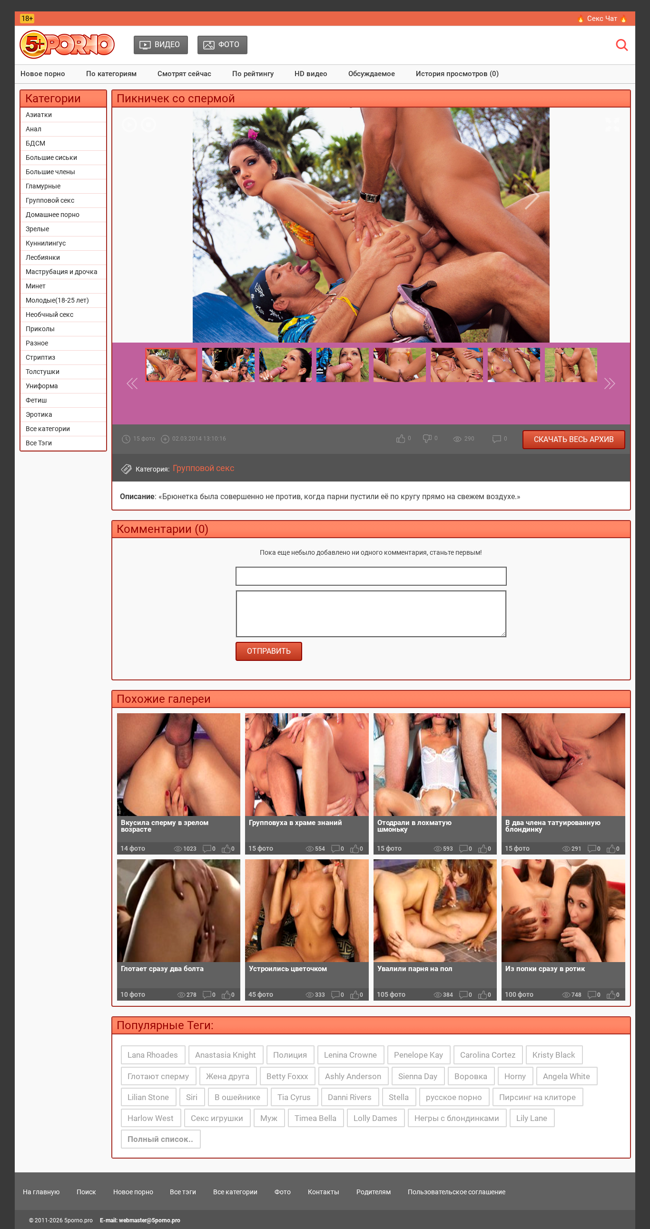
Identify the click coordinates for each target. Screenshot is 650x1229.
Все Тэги (39, 443)
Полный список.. (160, 1139)
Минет (36, 286)
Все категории (48, 429)
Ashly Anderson (353, 1076)
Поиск (86, 1192)
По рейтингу (253, 73)
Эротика (39, 414)
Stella (399, 1097)
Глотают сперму (158, 1076)
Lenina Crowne (350, 1055)
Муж (268, 1118)
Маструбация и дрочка (62, 271)
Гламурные (43, 186)
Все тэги (183, 1192)
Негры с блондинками (456, 1118)
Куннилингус (46, 243)
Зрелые (37, 229)
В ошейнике (237, 1097)
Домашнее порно (52, 214)
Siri (191, 1097)
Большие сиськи (51, 157)
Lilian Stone (148, 1097)
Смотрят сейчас (184, 73)
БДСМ (35, 143)
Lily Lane (531, 1118)
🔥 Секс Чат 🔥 (602, 18)
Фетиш (36, 400)
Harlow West (151, 1118)
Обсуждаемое (371, 73)
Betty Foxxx (287, 1076)
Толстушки (42, 371)
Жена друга (227, 1076)
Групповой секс (50, 200)
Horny (515, 1076)
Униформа (42, 386)
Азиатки (39, 114)
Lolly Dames (375, 1118)
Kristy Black (553, 1055)
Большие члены (50, 172)
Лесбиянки (43, 257)
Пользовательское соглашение (456, 1192)
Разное (37, 343)
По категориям (111, 73)
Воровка (470, 1076)
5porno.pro (78, 1220)
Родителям (373, 1192)
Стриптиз (40, 357)
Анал (33, 129)
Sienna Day (417, 1076)
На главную (41, 1192)
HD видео (311, 73)
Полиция (290, 1055)
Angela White (566, 1076)
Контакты (323, 1192)
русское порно (454, 1097)
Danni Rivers (350, 1097)
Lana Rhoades (153, 1055)
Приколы (40, 329)
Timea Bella (315, 1118)
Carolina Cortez (487, 1055)
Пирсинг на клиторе (537, 1097)
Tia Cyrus (294, 1097)
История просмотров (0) (457, 73)
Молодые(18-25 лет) (57, 300)
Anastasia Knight (225, 1055)
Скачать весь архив (574, 439)
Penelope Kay (418, 1055)
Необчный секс (49, 314)
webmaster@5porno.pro (149, 1220)
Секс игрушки (217, 1118)
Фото (283, 1192)
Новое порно (42, 73)
